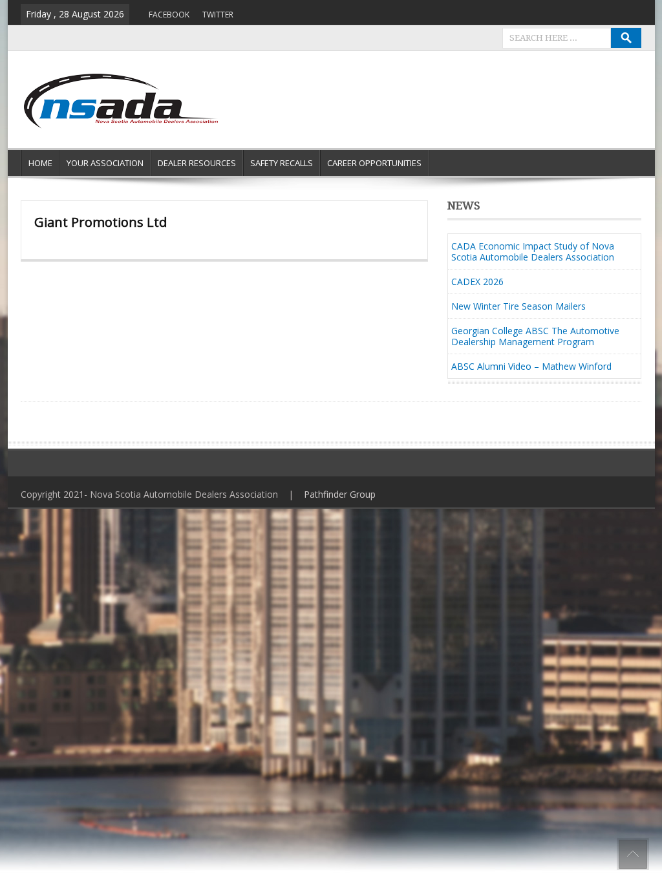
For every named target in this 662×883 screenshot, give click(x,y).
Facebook (169, 14)
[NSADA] (119, 101)
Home (40, 163)
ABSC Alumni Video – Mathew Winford (531, 366)
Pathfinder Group (340, 494)
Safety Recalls (281, 163)
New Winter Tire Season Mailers (518, 306)
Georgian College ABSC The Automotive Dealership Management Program (535, 336)
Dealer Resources (197, 163)
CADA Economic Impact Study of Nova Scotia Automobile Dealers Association (532, 251)
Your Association (105, 163)
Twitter (217, 14)
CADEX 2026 (477, 281)
